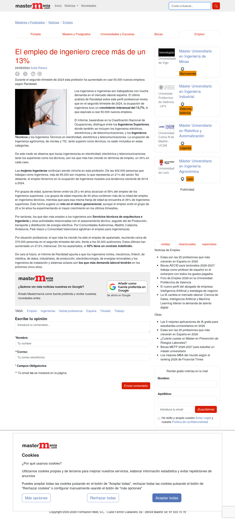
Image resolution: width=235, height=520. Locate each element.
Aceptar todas (167, 497)
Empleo (199, 34)
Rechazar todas (103, 497)
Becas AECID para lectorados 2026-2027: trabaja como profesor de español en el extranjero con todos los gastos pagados (187, 269)
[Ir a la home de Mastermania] (32, 5)
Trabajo (119, 311)
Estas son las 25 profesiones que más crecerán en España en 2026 (185, 259)
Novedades (88, 5)
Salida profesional (71, 311)
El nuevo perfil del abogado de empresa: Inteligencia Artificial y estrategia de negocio (189, 288)
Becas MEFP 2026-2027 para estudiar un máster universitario (187, 349)
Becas (158, 34)
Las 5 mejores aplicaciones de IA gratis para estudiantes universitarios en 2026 (189, 324)
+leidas (165, 244)
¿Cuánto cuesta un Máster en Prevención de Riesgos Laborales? (189, 340)
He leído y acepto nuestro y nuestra (187, 420)
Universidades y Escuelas (117, 34)
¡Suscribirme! (205, 409)
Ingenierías (48, 311)
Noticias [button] (70, 5)
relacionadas (187, 244)
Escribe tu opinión (31, 318)
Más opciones (36, 497)
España (91, 311)
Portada (35, 34)
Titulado (105, 311)
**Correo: (21, 352)
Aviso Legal (203, 418)
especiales (209, 244)
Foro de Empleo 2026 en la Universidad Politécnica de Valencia (186, 280)
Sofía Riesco (38, 68)
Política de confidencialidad (190, 422)
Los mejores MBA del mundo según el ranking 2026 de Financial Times (185, 357)
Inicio (58, 5)
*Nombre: (21, 338)
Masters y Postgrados (76, 34)
